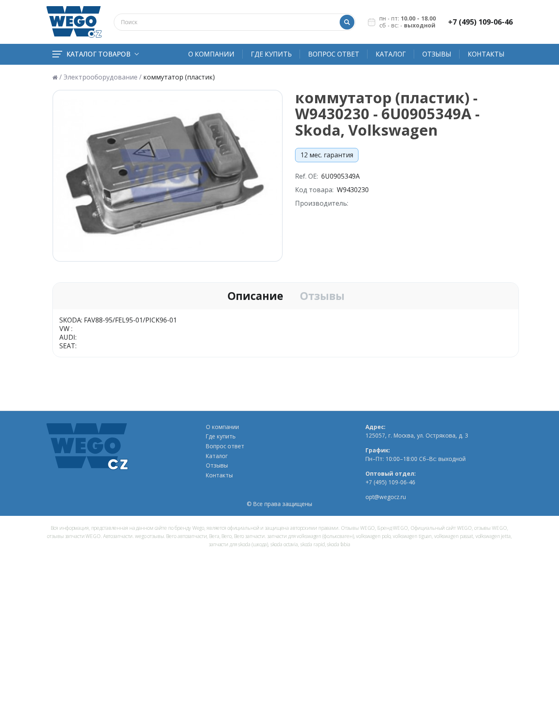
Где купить (271, 54)
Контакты (486, 54)
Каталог (391, 54)
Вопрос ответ (333, 54)
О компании (211, 54)
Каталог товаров (98, 54)
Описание (255, 296)
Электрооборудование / (102, 77)
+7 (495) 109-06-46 (480, 22)
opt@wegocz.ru (385, 497)
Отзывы (436, 54)
